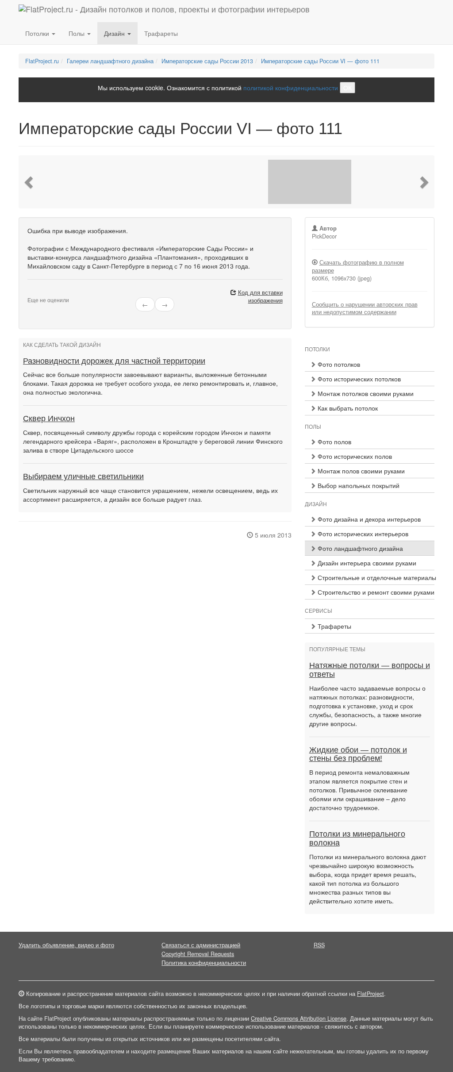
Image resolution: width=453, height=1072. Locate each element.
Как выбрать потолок (347, 407)
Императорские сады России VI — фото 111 (320, 61)
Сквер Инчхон (49, 418)
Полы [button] (77, 33)
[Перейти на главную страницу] (164, 11)
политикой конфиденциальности (290, 87)
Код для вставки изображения (260, 296)
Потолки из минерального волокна (357, 838)
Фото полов (333, 441)
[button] (30, 182)
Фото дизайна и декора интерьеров (368, 519)
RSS (319, 945)
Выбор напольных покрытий (357, 485)
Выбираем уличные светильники (83, 476)
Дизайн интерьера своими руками (366, 562)
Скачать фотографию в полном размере (358, 266)
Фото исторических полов (354, 456)
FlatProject (370, 994)
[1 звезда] (30, 293)
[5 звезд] (51, 293)
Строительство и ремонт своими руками (375, 592)
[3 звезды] (40, 293)
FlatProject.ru (42, 61)
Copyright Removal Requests (197, 954)
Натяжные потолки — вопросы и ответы (369, 670)
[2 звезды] (35, 293)
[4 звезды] (46, 293)
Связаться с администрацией (200, 945)
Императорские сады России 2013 (207, 61)
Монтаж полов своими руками (360, 470)
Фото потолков (338, 364)
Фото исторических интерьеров (362, 533)
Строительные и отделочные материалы (375, 577)
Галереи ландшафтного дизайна (110, 61)
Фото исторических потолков (358, 378)
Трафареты (161, 33)
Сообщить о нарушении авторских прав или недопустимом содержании (365, 308)
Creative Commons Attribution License (298, 1018)
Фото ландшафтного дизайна (359, 548)
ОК (347, 87)
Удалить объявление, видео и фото (66, 945)
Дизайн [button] (115, 33)
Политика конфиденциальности (203, 963)
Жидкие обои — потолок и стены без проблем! (358, 754)
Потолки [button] (38, 33)
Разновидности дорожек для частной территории (114, 361)
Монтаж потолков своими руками (365, 393)
